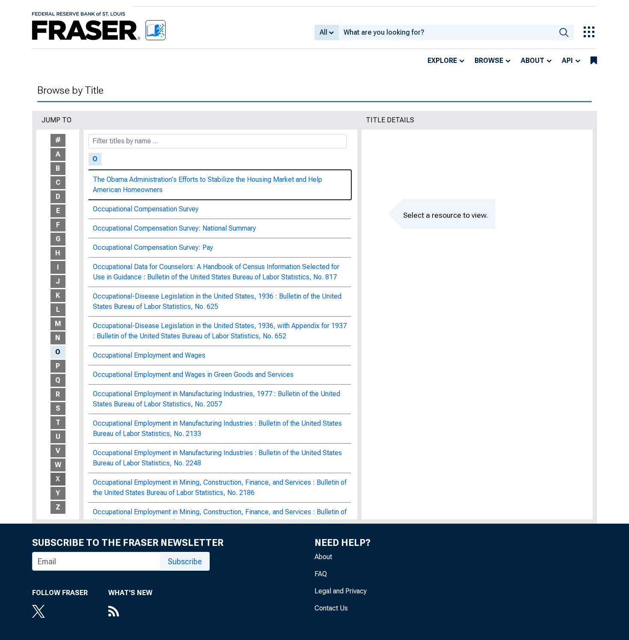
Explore (442, 60)
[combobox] (446, 32)
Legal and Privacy (340, 591)
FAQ (320, 574)
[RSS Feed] (130, 612)
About (532, 60)
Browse (489, 60)
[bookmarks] (593, 61)
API (567, 60)
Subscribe (185, 561)
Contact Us (331, 608)
